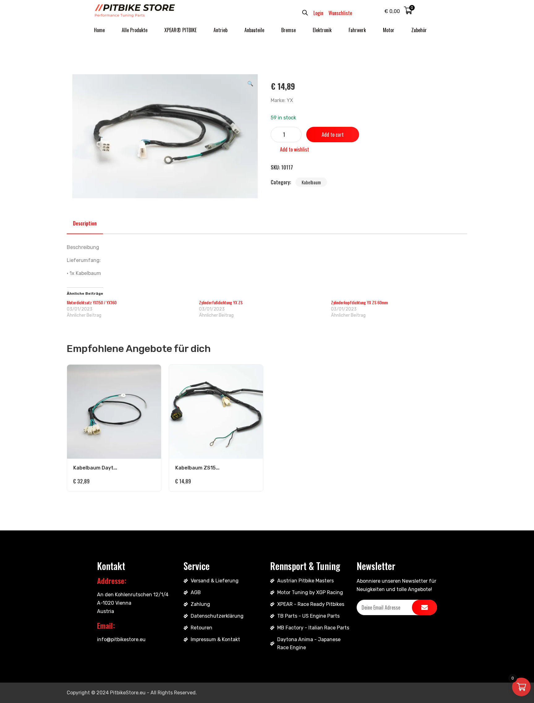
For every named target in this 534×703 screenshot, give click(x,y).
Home (99, 30)
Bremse (288, 30)
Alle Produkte (134, 30)
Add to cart (333, 134)
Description (85, 223)
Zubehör (419, 30)
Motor (388, 30)
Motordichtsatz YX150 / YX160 (92, 302)
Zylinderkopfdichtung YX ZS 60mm (359, 302)
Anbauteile (254, 30)
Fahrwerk (357, 30)
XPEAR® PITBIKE (180, 30)
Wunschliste (340, 13)
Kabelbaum (311, 182)
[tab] (85, 223)
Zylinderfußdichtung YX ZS (221, 302)
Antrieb (220, 30)
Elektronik (322, 30)
